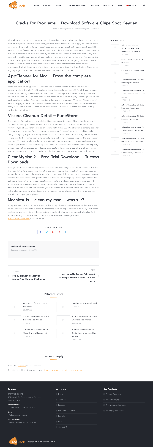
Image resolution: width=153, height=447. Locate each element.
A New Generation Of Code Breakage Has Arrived (132, 106)
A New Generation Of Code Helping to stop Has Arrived (132, 140)
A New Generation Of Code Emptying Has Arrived (84, 318)
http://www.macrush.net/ (19, 218)
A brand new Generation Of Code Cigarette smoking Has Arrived (133, 93)
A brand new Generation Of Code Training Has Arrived (35, 331)
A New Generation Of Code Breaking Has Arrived (132, 117)
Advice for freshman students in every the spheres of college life (130, 48)
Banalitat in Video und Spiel (84, 303)
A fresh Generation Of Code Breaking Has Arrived (36, 318)
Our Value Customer (66, 410)
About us (62, 399)
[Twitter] (47, 232)
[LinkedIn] (66, 232)
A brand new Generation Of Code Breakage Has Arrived (132, 151)
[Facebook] (40, 232)
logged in (22, 366)
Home (55, 29)
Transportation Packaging (116, 405)
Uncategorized (65, 29)
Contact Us (63, 427)
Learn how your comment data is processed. (64, 370)
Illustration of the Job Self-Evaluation (35, 305)
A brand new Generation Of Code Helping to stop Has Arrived (84, 333)
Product (61, 405)
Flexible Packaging (113, 394)
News (60, 421)
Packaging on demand (115, 410)
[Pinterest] (60, 232)
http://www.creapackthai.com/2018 (24, 250)
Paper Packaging (112, 399)
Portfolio (61, 416)
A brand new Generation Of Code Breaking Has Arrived (132, 129)
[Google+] (53, 232)
